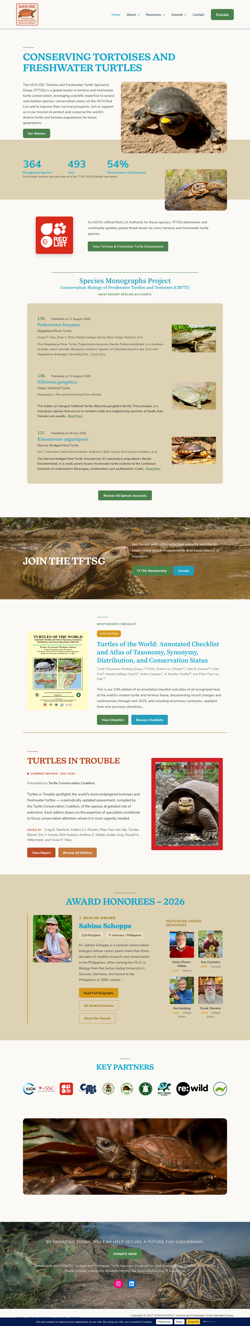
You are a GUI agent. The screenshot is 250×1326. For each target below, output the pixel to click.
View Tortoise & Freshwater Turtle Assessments (128, 246)
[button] (137, 14)
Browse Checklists (149, 720)
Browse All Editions (77, 852)
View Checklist (113, 720)
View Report (41, 852)
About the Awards (97, 1018)
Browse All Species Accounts (125, 495)
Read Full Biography (99, 993)
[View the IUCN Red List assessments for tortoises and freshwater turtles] (54, 235)
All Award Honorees (99, 1005)
